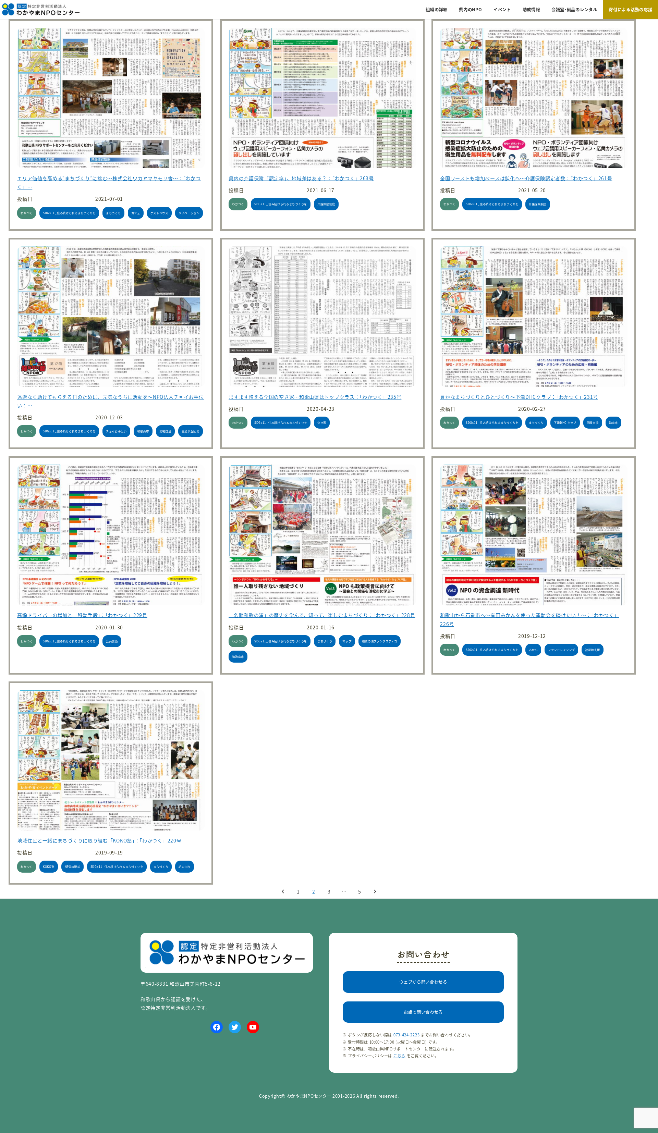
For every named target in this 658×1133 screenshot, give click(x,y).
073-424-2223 (406, 1034)
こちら (399, 1055)
